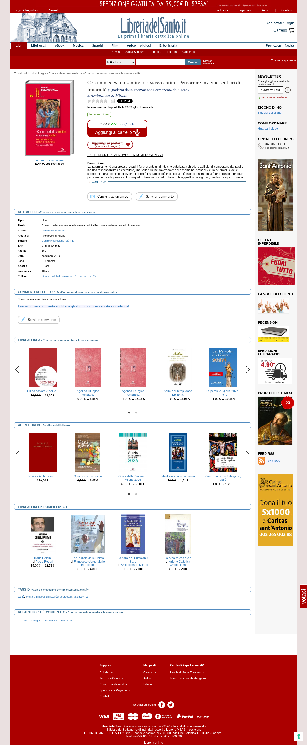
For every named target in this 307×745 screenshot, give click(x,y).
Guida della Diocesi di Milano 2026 (132, 478)
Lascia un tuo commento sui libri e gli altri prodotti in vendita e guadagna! (73, 306)
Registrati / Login (280, 23)
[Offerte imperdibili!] (278, 266)
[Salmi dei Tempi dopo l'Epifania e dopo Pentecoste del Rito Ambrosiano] (178, 367)
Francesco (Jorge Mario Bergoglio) (89, 563)
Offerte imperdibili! (268, 241)
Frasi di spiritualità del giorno (188, 678)
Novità (116, 52)
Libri (31, 73)
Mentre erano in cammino (178, 476)
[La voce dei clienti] (273, 305)
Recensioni (268, 322)
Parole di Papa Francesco (187, 672)
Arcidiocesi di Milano (134, 565)
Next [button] (248, 369)
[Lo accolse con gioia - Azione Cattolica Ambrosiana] (178, 534)
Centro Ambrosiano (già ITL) (58, 240)
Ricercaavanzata (208, 62)
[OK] (288, 90)
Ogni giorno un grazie (88, 476)
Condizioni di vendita (113, 684)
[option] (42, 373)
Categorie (149, 672)
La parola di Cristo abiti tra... (133, 559)
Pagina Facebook (161, 704)
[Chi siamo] (44, 27)
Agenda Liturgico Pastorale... (88, 392)
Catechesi (188, 52)
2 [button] (136, 412)
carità (21, 596)
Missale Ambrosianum (42, 476)
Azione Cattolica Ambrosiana (179, 563)
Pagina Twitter (170, 704)
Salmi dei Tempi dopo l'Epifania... (178, 392)
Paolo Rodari (44, 561)
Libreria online (153, 742)
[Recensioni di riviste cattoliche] (273, 333)
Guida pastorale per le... (42, 391)
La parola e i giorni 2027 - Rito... (223, 392)
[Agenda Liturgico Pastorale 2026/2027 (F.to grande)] (133, 367)
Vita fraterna (80, 596)
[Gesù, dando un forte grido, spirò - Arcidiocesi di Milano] (223, 452)
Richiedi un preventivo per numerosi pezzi (125, 155)
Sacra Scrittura (135, 52)
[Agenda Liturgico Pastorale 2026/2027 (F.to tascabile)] (88, 367)
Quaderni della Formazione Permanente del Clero (70, 276)
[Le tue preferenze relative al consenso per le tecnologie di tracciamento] (298, 736)
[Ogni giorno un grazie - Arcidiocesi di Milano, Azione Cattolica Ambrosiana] (87, 452)
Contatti (286, 10)
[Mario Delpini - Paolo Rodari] (42, 534)
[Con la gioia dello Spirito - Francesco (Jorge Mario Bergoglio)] (88, 534)
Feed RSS (266, 454)
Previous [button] (17, 369)
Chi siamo (106, 672)
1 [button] (129, 412)
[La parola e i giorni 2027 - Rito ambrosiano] (223, 367)
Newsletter (269, 76)
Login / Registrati (26, 10)
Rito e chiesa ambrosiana (65, 73)
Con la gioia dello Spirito (88, 558)
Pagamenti (244, 10)
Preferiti (53, 10)
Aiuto (265, 10)
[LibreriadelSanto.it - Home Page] (153, 28)
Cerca (192, 62)
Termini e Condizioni (113, 678)
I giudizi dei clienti (269, 112)
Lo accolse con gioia (178, 558)
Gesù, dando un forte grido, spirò (223, 478)
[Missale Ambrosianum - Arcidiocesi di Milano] (43, 452)
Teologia (155, 52)
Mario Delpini (43, 558)
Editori (147, 684)
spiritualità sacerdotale (59, 596)
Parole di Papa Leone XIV (187, 665)
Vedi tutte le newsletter (274, 97)
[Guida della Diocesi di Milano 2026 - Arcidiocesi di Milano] (133, 452)
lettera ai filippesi (35, 596)
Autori (147, 678)
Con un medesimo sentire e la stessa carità (112, 73)
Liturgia (172, 52)
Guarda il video (268, 128)
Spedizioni (220, 10)
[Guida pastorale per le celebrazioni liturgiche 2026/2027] (43, 367)
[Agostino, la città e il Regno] (275, 420)
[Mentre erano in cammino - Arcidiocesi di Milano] (178, 452)
